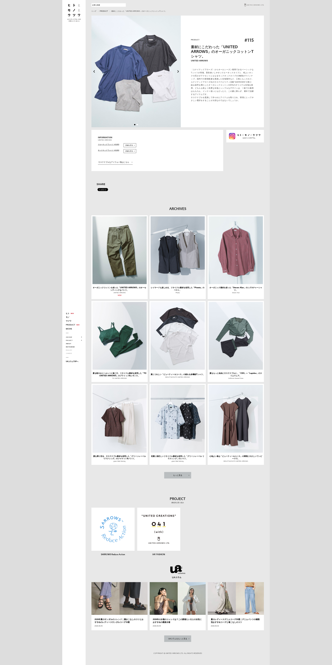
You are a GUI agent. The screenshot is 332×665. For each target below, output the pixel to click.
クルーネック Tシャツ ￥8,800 (108, 144)
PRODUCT (70, 325)
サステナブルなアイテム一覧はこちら (113, 162)
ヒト (68, 313)
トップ (94, 11)
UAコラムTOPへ (72, 361)
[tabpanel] (136, 71)
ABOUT (68, 343)
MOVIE (69, 329)
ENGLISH (69, 350)
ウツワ (68, 321)
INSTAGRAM (70, 347)
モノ (68, 317)
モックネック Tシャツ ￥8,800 (108, 150)
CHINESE (69, 353)
